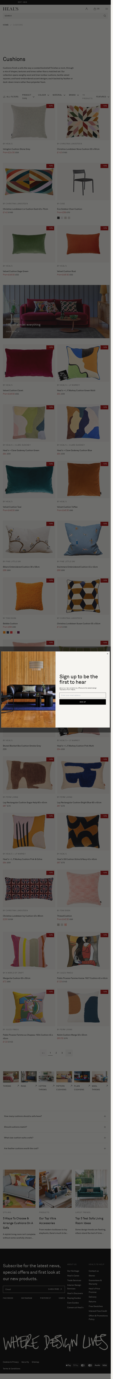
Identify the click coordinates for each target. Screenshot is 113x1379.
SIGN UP (82, 702)
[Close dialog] (107, 653)
